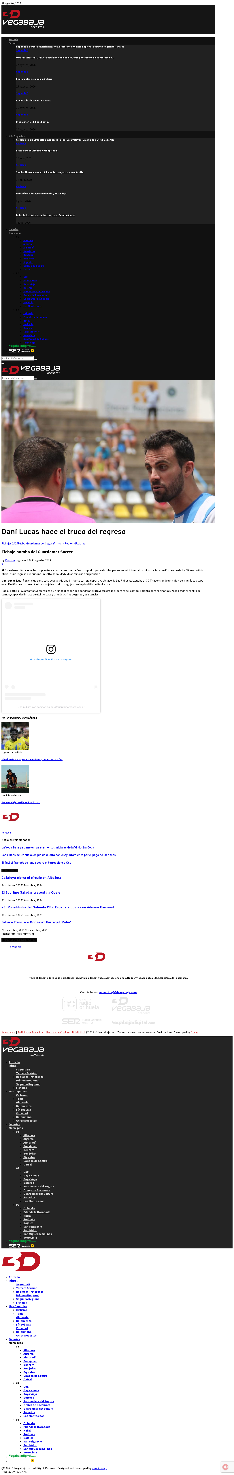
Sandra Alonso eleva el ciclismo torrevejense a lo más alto (50, 172)
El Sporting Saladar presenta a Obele (30, 893)
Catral (27, 269)
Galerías (13, 229)
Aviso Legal (8, 1032)
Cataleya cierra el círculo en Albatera (31, 878)
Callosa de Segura (33, 265)
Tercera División (26, 1073)
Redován (28, 324)
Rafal (26, 320)
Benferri (28, 255)
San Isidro (29, 335)
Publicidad (78, 1032)
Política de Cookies (58, 1032)
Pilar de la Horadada (35, 317)
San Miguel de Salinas (36, 339)
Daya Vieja (29, 284)
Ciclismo (21, 143)
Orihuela (28, 313)
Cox (25, 276)
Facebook (15, 947)
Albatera (28, 240)
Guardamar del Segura (36, 298)
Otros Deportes (26, 1120)
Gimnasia (22, 1102)
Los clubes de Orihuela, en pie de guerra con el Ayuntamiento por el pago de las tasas (58, 855)
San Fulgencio (31, 331)
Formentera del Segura (36, 291)
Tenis (19, 1098)
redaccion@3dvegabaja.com (118, 992)
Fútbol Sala (23, 1109)
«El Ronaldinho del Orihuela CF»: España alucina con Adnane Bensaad (57, 907)
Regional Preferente (30, 1077)
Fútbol (12, 43)
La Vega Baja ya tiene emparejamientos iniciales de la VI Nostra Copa (47, 848)
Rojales (27, 328)
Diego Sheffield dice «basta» (32, 122)
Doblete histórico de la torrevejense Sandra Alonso (45, 215)
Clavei (194, 1032)
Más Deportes (17, 136)
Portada (13, 39)
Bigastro (28, 262)
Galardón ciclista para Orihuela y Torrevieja (41, 193)
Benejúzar (29, 251)
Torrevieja (29, 342)
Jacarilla (28, 302)
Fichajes (21, 1087)
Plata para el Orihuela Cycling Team (37, 150)
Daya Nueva (30, 280)
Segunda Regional (28, 1084)
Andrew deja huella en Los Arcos (20, 802)
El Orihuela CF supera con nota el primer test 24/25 (32, 759)
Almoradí (28, 247)
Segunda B (22, 50)
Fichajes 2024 (9, 543)
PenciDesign (99, 1468)
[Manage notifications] (225, 1467)
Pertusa (10, 560)
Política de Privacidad (31, 1032)
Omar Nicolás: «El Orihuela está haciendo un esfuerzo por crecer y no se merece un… (65, 57)
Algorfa (27, 244)
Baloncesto (24, 1106)
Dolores (27, 287)
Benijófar (28, 258)
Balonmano (24, 1117)
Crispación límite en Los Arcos (33, 100)
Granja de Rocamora (35, 295)
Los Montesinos (32, 306)
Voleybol (22, 1113)
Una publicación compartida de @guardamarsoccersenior (51, 706)
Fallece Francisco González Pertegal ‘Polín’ (36, 922)
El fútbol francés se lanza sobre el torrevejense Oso (36, 863)
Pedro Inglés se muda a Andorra (34, 79)
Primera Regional (65, 543)
